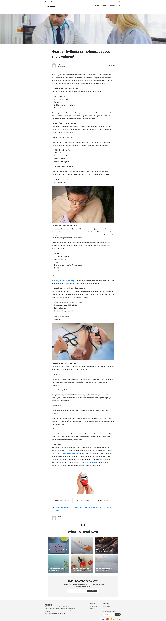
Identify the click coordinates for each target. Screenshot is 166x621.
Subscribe (118, 614)
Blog (51, 11)
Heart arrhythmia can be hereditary (63, 280)
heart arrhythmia (93, 507)
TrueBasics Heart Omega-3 (69, 453)
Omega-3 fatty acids (91, 462)
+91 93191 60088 (106, 606)
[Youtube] (51, 1)
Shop (119, 1)
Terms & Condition (93, 606)
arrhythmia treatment (79, 507)
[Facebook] (46, 1)
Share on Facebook (63, 501)
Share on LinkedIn (105, 501)
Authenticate (92, 608)
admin (60, 64)
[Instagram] (48, 1)
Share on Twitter (84, 501)
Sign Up (92, 590)
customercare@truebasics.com (109, 607)
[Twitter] (50, 1)
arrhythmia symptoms (63, 507)
